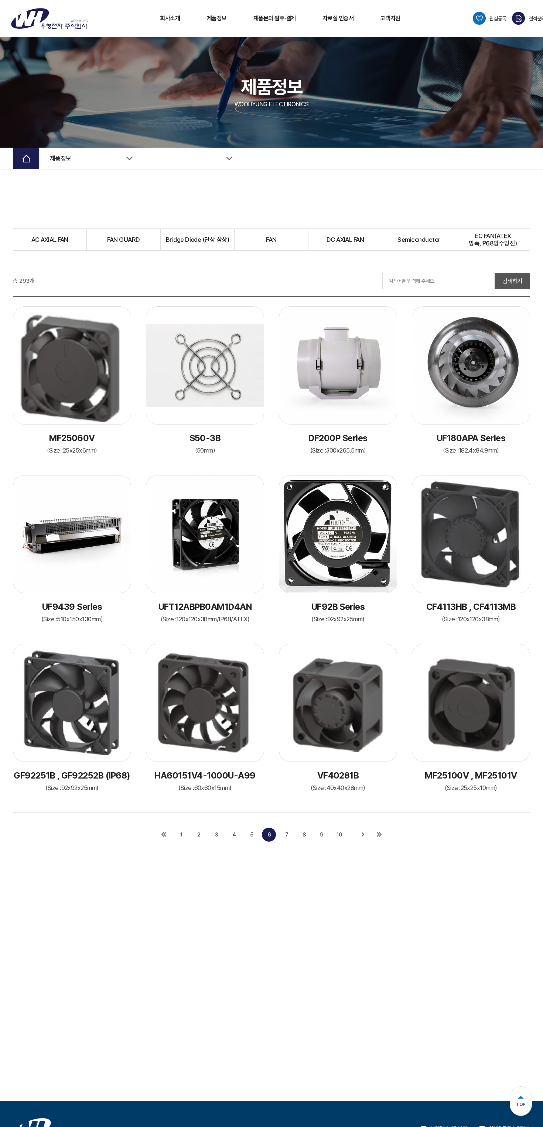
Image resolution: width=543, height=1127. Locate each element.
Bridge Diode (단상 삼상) (197, 239)
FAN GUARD (123, 239)
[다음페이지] (363, 835)
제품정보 (217, 18)
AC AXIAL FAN (49, 239)
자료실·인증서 (338, 18)
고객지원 (390, 18)
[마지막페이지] (379, 835)
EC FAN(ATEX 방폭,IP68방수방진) (493, 239)
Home (26, 158)
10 (339, 834)
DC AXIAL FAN (345, 239)
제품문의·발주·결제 (274, 18)
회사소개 (170, 18)
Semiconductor (418, 239)
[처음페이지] (164, 835)
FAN (271, 239)
